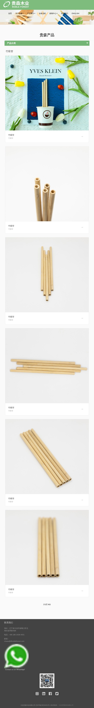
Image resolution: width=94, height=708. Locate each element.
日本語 (10, 23)
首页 (10, 13)
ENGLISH (75, 13)
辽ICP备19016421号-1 (43, 705)
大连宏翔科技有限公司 (66, 705)
